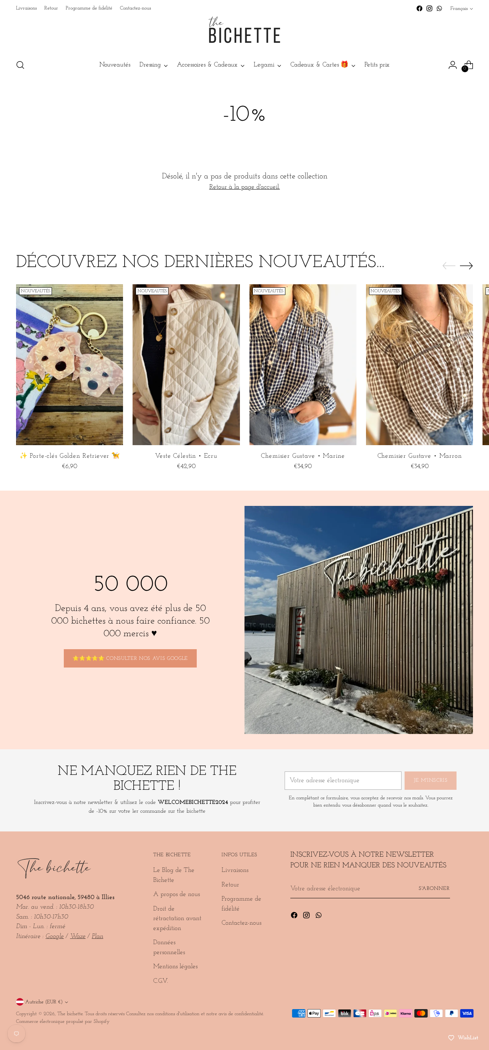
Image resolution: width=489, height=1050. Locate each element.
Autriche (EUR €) (44, 1002)
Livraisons (235, 870)
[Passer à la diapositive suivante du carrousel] (466, 265)
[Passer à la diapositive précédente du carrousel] (448, 265)
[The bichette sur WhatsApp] (439, 8)
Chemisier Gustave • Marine (303, 456)
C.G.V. (160, 981)
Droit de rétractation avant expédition (177, 919)
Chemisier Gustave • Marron (419, 456)
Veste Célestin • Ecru (186, 456)
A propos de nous (176, 894)
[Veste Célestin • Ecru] (186, 364)
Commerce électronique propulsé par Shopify (63, 1021)
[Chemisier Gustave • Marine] (302, 364)
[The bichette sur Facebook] (419, 8)
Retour (230, 884)
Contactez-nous (241, 923)
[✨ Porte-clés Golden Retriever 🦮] (69, 364)
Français (459, 8)
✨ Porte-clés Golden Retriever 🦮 (69, 456)
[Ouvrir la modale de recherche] (20, 65)
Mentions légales (175, 966)
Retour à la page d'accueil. (244, 187)
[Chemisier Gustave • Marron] (419, 364)
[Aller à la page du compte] (452, 65)
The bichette (70, 1013)
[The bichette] (244, 33)
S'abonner (434, 888)
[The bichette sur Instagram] (429, 8)
